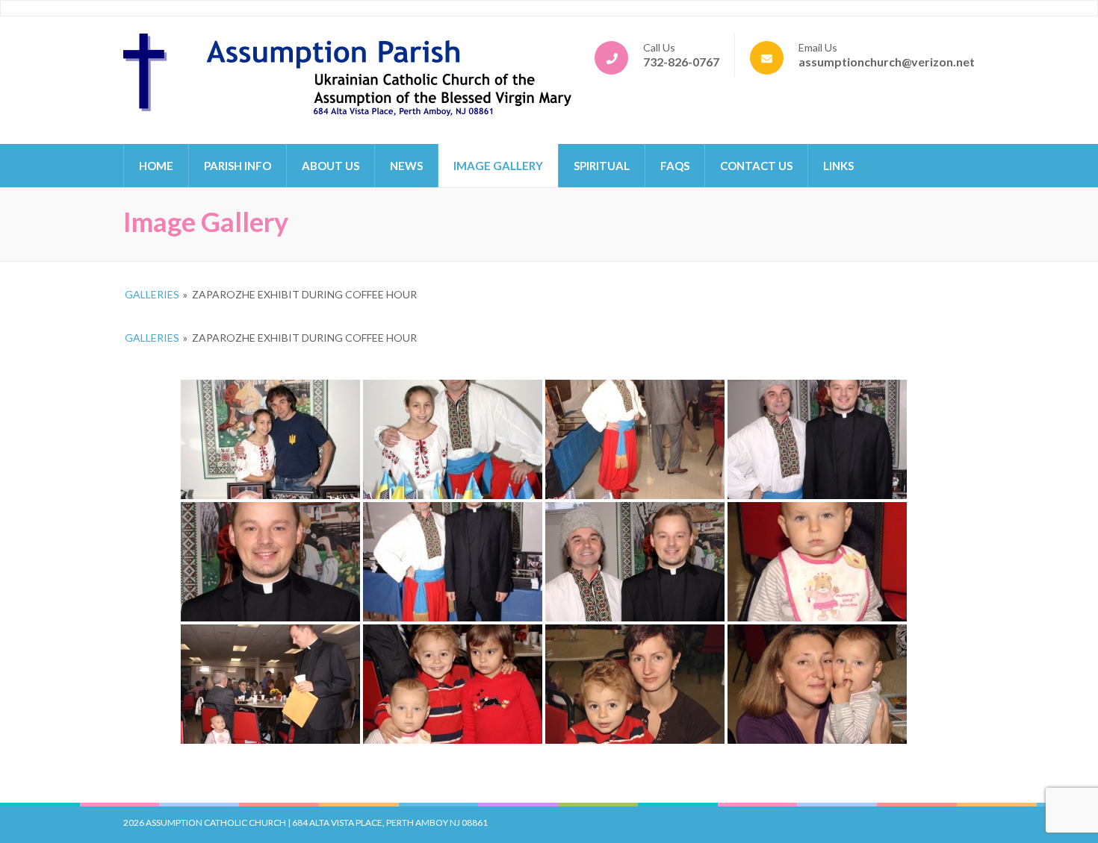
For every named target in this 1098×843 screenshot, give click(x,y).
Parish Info (237, 165)
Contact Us (756, 165)
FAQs (674, 165)
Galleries (152, 294)
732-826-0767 (681, 61)
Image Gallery (498, 165)
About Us (330, 165)
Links (838, 165)
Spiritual (602, 165)
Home (156, 165)
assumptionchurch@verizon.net (886, 61)
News (406, 165)
